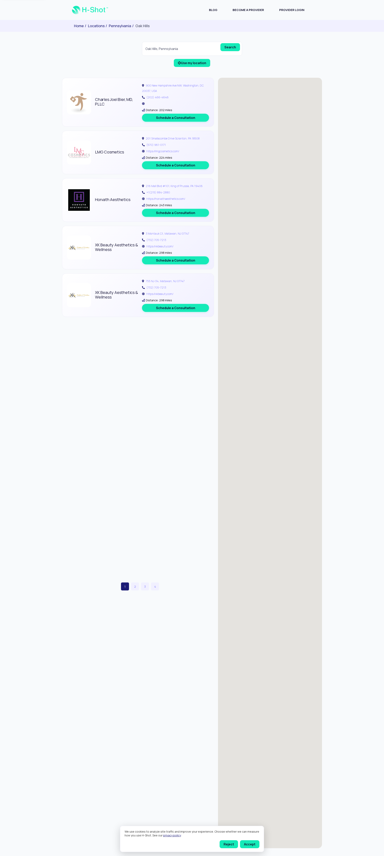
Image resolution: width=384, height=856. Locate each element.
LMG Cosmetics (109, 152)
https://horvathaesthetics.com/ (165, 199)
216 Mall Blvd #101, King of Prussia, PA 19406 (174, 186)
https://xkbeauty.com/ (159, 246)
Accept (249, 844)
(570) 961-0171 (156, 145)
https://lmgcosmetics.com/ (162, 151)
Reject (229, 844)
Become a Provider (248, 10)
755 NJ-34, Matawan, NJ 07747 (165, 281)
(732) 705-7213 (156, 240)
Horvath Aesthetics (112, 199)
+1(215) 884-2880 (158, 192)
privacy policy (172, 835)
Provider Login (291, 10)
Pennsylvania (120, 25)
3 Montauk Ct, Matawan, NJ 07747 (167, 233)
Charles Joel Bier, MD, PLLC (114, 102)
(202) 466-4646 (157, 97)
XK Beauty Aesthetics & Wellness (116, 247)
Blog (213, 10)
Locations (96, 25)
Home (79, 25)
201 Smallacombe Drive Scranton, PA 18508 (173, 138)
